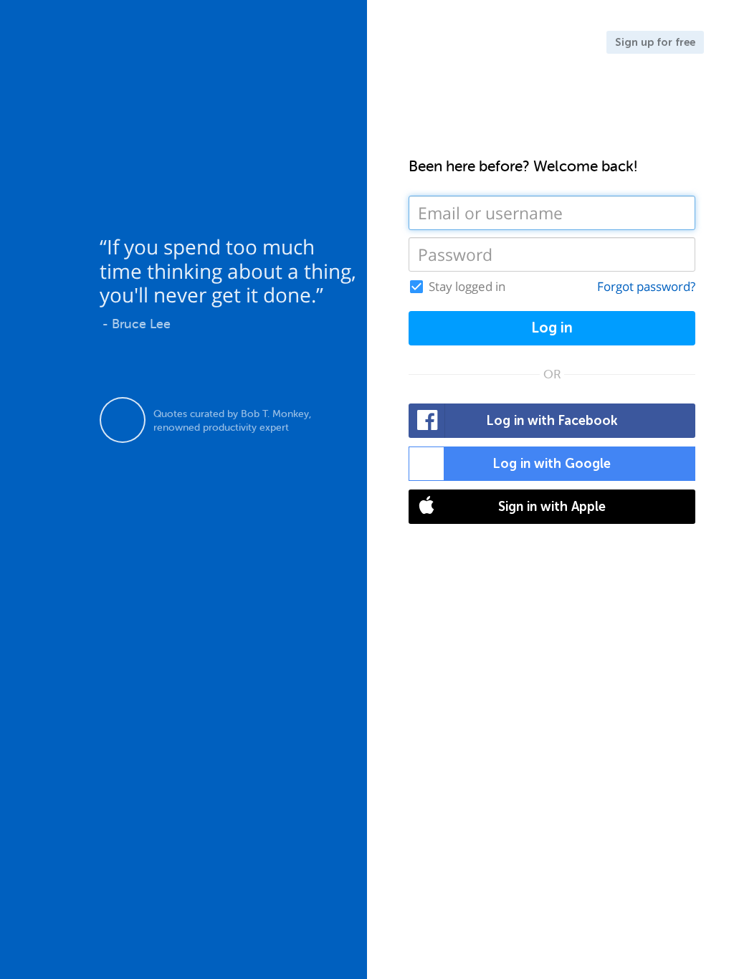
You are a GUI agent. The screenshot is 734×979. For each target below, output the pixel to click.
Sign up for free (655, 42)
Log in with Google (552, 464)
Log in (552, 328)
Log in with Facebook (552, 421)
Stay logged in (467, 287)
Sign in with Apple (552, 507)
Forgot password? (646, 286)
